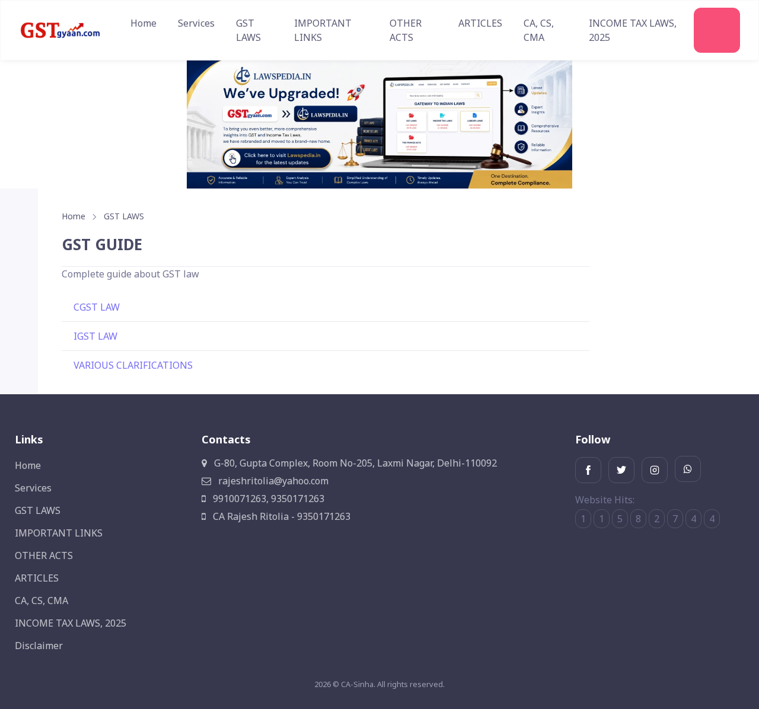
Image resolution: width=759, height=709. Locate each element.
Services (196, 23)
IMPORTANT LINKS (323, 30)
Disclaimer (39, 645)
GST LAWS (248, 30)
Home (143, 23)
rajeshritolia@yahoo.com (272, 480)
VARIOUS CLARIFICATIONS (133, 365)
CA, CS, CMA (539, 30)
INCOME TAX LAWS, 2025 (633, 30)
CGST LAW (97, 307)
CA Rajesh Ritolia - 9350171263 (280, 516)
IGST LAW (95, 336)
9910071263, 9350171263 (267, 498)
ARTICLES (480, 23)
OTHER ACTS (406, 30)
